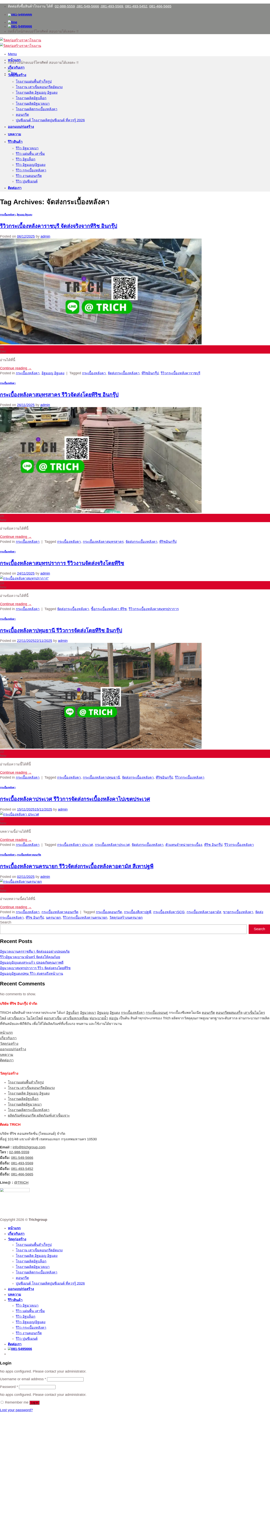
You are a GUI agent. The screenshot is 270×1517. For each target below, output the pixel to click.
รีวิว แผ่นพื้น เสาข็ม (30, 154)
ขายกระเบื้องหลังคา (238, 912)
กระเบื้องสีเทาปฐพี (137, 912)
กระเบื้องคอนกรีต (109, 912)
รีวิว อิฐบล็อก (25, 159)
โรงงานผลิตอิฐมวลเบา (33, 104)
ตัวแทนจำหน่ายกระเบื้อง (183, 845)
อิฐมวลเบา (88, 1013)
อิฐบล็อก (72, 1013)
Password (9, 1387)
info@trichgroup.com (29, 1147)
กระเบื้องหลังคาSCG (169, 912)
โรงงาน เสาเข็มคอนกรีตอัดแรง (39, 87)
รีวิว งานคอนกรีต (29, 176)
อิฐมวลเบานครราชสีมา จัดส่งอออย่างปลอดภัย (35, 951)
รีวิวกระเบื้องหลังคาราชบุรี (180, 373)
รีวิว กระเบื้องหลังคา (31, 170)
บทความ (14, 134)
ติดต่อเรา (15, 188)
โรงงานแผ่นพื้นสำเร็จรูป (34, 81)
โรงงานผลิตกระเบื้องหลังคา (36, 109)
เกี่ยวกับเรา (16, 67)
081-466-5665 (160, 6)
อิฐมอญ (103, 1013)
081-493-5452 (136, 6)
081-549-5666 (88, 6)
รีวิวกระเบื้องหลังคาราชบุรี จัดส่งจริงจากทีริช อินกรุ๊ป (58, 226)
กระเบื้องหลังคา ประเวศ (75, 845)
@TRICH (21, 1183)
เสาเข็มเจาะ (16, 1018)
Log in (34, 1402)
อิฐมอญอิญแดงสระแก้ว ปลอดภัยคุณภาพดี (31, 963)
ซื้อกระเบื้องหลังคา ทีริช (109, 609)
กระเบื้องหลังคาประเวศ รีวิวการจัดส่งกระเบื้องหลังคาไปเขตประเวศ (75, 799)
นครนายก (53, 918)
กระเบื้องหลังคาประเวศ (112, 845)
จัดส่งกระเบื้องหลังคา (124, 373)
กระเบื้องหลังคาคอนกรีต (29, 854)
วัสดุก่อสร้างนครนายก (126, 918)
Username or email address (23, 1379)
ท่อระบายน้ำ (99, 1018)
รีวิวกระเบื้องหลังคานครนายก (85, 918)
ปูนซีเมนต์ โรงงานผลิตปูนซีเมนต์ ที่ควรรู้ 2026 (50, 120)
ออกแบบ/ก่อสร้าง (21, 127)
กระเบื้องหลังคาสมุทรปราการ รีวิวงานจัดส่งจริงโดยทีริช (62, 563)
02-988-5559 (65, 6)
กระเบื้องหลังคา (8, 214)
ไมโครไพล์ (34, 1018)
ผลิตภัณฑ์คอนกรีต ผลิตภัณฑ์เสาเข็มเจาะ (39, 1115)
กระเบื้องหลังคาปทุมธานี (101, 777)
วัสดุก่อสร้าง (17, 75)
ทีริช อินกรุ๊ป (213, 845)
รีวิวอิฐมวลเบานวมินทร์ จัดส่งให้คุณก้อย (30, 957)
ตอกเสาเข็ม (53, 1018)
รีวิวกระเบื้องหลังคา (189, 777)
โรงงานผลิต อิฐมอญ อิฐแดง (37, 93)
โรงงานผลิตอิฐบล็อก (31, 98)
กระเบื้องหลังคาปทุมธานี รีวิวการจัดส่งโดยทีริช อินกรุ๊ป (61, 630)
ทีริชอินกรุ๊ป (150, 373)
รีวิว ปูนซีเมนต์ (27, 181)
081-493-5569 (112, 6)
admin (45, 236)
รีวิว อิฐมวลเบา (27, 148)
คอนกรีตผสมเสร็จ (229, 1013)
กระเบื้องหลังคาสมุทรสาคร (103, 542)
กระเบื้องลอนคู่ (157, 1013)
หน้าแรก (14, 60)
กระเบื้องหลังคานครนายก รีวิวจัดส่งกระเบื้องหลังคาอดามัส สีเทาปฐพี (76, 866)
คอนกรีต (22, 115)
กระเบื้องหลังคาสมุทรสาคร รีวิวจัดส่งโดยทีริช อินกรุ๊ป (59, 395)
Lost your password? (16, 1410)
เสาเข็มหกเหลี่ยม (76, 1018)
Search (5, 922)
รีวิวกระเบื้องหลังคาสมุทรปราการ (154, 609)
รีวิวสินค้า (15, 142)
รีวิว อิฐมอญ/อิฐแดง (30, 165)
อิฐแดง (115, 1013)
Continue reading (16, 368)
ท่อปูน (113, 1018)
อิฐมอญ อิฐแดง (24, 214)
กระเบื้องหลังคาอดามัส (204, 912)
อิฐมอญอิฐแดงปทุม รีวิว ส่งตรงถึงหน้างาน (31, 974)
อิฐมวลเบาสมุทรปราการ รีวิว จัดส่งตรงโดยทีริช (35, 968)
